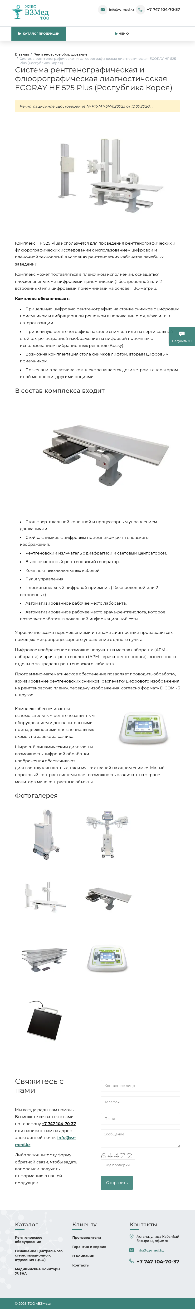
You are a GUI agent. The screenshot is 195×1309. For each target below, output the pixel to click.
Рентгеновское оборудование (28, 1239)
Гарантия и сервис (89, 1247)
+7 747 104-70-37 (163, 9)
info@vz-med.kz (121, 9)
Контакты (80, 1265)
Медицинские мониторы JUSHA (37, 1271)
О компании (83, 1256)
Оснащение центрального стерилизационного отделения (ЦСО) (39, 1255)
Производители (86, 1237)
